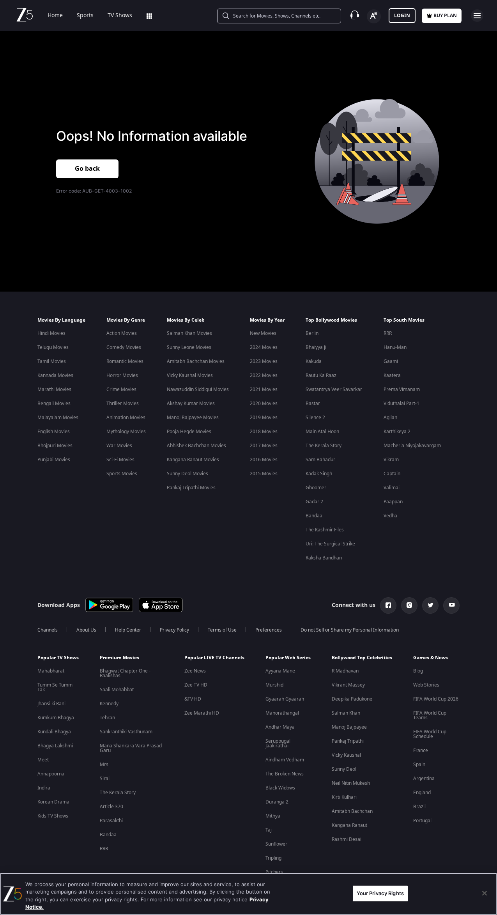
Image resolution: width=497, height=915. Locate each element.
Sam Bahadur (320, 459)
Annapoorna (50, 773)
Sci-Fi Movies (120, 459)
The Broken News (284, 773)
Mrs (104, 764)
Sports (85, 15)
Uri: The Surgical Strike (330, 543)
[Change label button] (374, 16)
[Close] (484, 893)
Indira (43, 787)
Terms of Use (222, 630)
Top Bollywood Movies (331, 320)
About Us (86, 630)
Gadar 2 (314, 501)
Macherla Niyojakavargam (412, 445)
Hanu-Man (395, 347)
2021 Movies (264, 389)
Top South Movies (404, 320)
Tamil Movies (51, 361)
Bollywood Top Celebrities (362, 657)
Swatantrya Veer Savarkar (334, 389)
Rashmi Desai (346, 839)
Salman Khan (346, 713)
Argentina (424, 778)
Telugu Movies (53, 347)
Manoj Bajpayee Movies (193, 417)
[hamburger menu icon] (477, 15)
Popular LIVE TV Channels (214, 657)
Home (55, 15)
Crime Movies (121, 389)
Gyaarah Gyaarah (284, 699)
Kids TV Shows (52, 815)
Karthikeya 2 (397, 431)
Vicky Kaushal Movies (190, 375)
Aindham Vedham (284, 759)
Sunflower (276, 844)
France (420, 750)
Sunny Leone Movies (189, 347)
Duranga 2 (276, 801)
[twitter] (430, 605)
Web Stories (426, 684)
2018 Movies (264, 431)
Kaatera (392, 375)
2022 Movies (264, 375)
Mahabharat (50, 670)
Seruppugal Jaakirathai (277, 743)
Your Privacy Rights (380, 893)
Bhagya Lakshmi (55, 745)
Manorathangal (282, 713)
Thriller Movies (122, 403)
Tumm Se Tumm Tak (55, 687)
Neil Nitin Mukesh (351, 783)
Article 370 (111, 806)
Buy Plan (445, 15)
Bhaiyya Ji (316, 347)
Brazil (419, 806)
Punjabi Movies (53, 459)
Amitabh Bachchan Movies (196, 361)
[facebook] (388, 605)
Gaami (391, 361)
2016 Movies (264, 459)
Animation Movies (125, 417)
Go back (87, 168)
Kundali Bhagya (54, 731)
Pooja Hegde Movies (189, 431)
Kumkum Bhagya (55, 717)
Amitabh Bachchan (352, 811)
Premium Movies (119, 657)
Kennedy (109, 703)
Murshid (274, 684)
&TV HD (192, 699)
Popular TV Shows (58, 657)
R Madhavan (345, 670)
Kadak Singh (319, 473)
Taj (268, 830)
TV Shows (120, 15)
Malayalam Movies (57, 417)
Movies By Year (267, 320)
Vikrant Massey (348, 684)
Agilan (390, 417)
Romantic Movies (124, 361)
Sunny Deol (344, 769)
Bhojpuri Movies (55, 445)
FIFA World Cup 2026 (435, 699)
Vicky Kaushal (346, 755)
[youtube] (451, 605)
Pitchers (274, 872)
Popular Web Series (288, 657)
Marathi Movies (54, 389)
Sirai (105, 778)
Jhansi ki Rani (51, 703)
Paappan (393, 501)
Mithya (272, 815)
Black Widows (280, 787)
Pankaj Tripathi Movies (191, 487)
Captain (392, 473)
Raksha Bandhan (324, 557)
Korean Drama (53, 801)
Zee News (195, 670)
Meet (43, 759)
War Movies (119, 445)
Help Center (128, 630)
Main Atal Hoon (322, 431)
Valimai (392, 487)
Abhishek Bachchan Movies (196, 445)
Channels (47, 630)
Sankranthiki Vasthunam (126, 731)
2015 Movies (264, 473)
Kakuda (314, 361)
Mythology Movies (126, 431)
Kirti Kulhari (344, 797)
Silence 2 (315, 417)
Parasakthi (111, 820)
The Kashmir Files (325, 529)
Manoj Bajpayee (349, 727)
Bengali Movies (54, 403)
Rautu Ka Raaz (321, 375)
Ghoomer (316, 487)
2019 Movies (264, 417)
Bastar (313, 403)
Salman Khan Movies (189, 333)
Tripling (273, 858)
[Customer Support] (355, 15)
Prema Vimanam (402, 389)
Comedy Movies (123, 347)
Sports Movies (121, 473)
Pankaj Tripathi (348, 741)
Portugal (422, 820)
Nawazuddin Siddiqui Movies (198, 389)
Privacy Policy (174, 630)
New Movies (263, 333)
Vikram (391, 459)
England (422, 792)
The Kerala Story (323, 445)
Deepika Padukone (352, 699)
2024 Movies (264, 347)
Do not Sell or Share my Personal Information (350, 630)
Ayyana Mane (280, 670)
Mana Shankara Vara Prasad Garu (131, 748)
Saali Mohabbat (117, 689)
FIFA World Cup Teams (429, 715)
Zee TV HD (195, 684)
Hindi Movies (51, 333)
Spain (419, 764)
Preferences (268, 630)
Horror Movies (122, 375)
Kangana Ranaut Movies (193, 459)
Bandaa (314, 515)
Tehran (107, 717)
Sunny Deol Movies (187, 473)
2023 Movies (264, 361)
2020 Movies (264, 403)
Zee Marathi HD (201, 713)
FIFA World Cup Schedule (429, 734)
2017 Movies (264, 445)
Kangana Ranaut (349, 825)
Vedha (390, 515)
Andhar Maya (280, 727)
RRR (388, 333)
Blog (418, 670)
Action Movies (121, 333)
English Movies (53, 431)
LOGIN (402, 15)
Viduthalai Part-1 (401, 403)
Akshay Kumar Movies (191, 403)
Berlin (312, 333)
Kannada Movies (55, 375)
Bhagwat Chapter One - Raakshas (125, 673)
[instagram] (409, 605)
